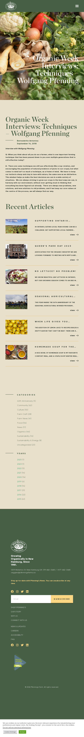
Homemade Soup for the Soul (54, 347)
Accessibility (17, 635)
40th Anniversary (25, 401)
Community (22, 405)
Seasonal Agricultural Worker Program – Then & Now (56, 296)
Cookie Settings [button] (10, 732)
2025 (19, 459)
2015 (19, 499)
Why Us (14, 616)
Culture (20, 410)
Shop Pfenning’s (18, 607)
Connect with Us (19, 620)
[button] (77, 6)
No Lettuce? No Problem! (55, 271)
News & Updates (18, 626)
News (19, 427)
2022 (19, 468)
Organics (21, 432)
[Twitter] (22, 591)
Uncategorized (24, 445)
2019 (19, 481)
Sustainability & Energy (28, 440)
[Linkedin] (27, 591)
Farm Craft (22, 414)
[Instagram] (17, 591)
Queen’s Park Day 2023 (53, 246)
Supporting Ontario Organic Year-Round (52, 221)
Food (19, 423)
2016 (19, 495)
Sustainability (23, 436)
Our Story (16, 612)
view (72, 234)
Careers (15, 631)
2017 (19, 490)
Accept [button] (22, 732)
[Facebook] (12, 591)
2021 (19, 473)
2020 (19, 477)
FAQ (13, 639)
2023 (19, 464)
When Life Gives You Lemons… (51, 321)
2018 (19, 486)
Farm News (22, 418)
